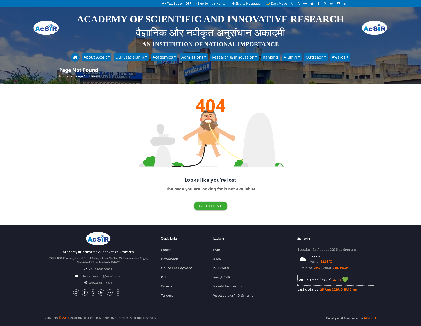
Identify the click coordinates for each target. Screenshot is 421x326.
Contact (167, 249)
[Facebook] (318, 3)
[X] (325, 3)
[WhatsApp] (345, 3)
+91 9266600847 (100, 269)
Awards (339, 57)
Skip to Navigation (249, 3)
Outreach (314, 57)
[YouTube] (338, 3)
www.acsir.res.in (100, 282)
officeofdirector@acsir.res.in (100, 276)
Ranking (270, 57)
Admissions (192, 57)
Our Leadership (129, 57)
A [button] (299, 3)
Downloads (169, 259)
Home (63, 76)
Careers (167, 286)
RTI (163, 277)
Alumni (290, 57)
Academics (163, 57)
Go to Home (210, 206)
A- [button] (292, 3)
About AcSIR (95, 57)
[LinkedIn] (331, 3)
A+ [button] (305, 3)
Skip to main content (213, 3)
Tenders (167, 295)
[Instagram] (312, 3)
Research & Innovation (233, 57)
